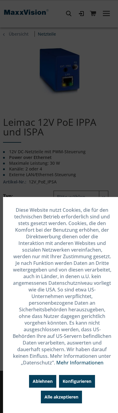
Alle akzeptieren (61, 397)
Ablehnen (43, 381)
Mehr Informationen (79, 362)
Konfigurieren (77, 381)
